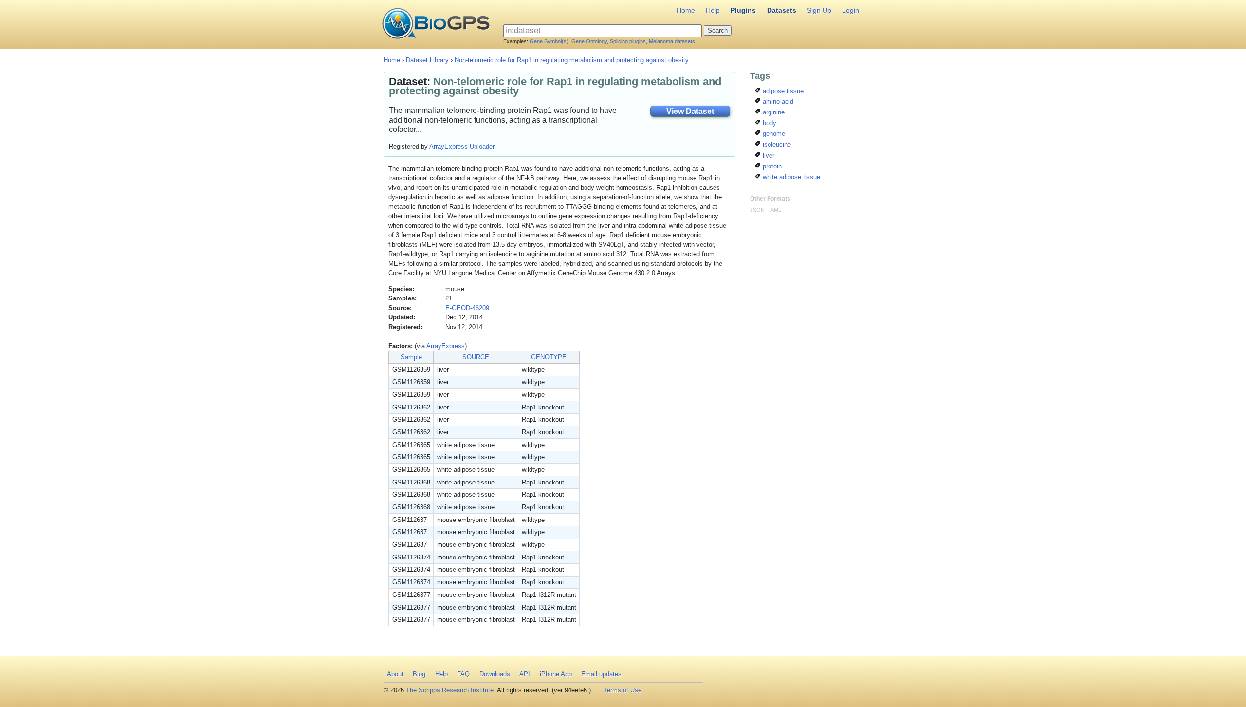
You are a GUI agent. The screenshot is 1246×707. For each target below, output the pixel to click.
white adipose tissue (790, 177)
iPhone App (556, 674)
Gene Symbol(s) (549, 41)
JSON (757, 210)
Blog (419, 674)
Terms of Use (622, 690)
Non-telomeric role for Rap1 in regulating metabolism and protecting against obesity (572, 60)
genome (773, 133)
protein (771, 166)
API (524, 674)
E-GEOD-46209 (467, 308)
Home (686, 10)
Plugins (743, 10)
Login (850, 10)
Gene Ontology (589, 41)
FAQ (463, 674)
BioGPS (436, 24)
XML (775, 210)
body (768, 123)
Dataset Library (427, 60)
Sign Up (819, 10)
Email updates (601, 674)
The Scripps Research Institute (450, 690)
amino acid (777, 101)
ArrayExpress (445, 346)
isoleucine (776, 144)
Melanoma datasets (672, 41)
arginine (773, 112)
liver (767, 155)
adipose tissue (782, 90)
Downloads (494, 674)
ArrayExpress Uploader (462, 146)
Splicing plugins (628, 41)
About (395, 674)
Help (713, 10)
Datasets (781, 10)
